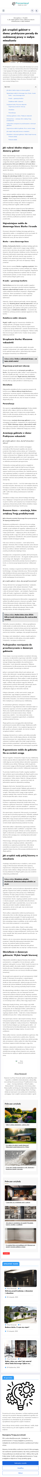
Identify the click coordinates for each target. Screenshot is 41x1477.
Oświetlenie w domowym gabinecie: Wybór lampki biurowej (21, 134)
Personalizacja (12, 113)
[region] (20, 1454)
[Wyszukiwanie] (32, 10)
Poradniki (6, 1253)
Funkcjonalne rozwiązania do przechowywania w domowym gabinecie (21, 124)
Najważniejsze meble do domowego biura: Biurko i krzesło (21, 93)
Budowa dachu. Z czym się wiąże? (17, 1327)
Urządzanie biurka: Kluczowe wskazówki (16, 104)
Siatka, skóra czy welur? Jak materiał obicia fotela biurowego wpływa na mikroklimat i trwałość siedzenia (18, 1362)
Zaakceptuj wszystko (20, 1463)
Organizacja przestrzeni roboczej (17, 107)
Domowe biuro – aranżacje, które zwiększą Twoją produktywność (19, 119)
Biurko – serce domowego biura (17, 95)
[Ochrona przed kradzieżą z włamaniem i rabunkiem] (20, 1278)
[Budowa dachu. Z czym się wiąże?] (20, 1314)
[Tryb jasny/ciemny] (37, 11)
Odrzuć (20, 1473)
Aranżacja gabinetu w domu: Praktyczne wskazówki (19, 116)
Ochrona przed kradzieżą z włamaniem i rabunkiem (19, 1292)
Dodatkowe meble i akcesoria (16, 101)
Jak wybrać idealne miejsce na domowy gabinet (18, 90)
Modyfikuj (20, 1468)
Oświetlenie (11, 110)
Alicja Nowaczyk (11, 1288)
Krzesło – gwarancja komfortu (16, 98)
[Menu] (3, 11)
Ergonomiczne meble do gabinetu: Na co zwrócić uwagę (21, 128)
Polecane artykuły (13, 136)
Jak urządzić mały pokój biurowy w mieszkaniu (18, 131)
